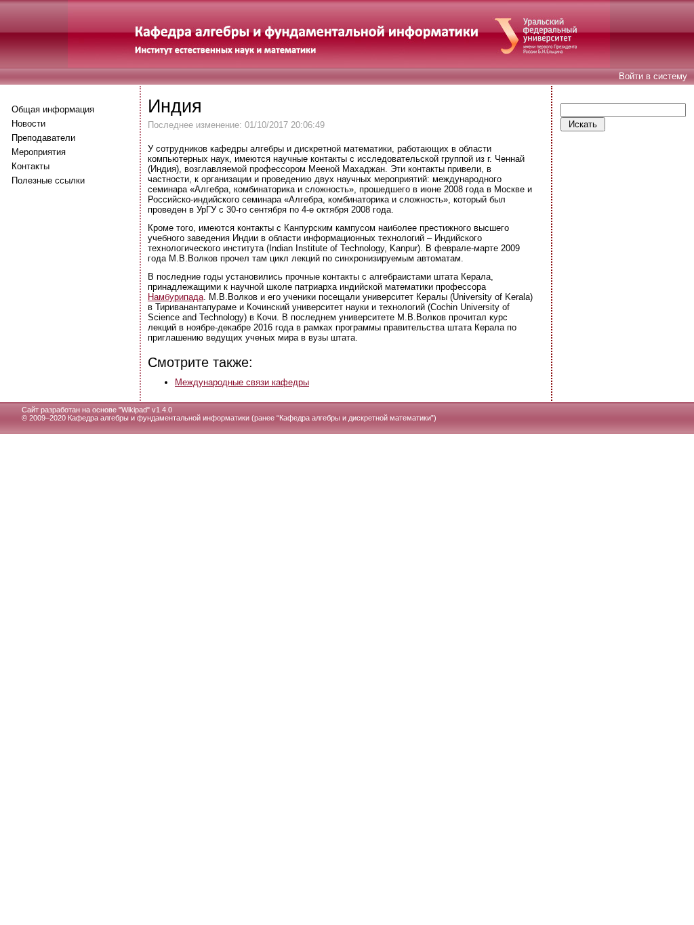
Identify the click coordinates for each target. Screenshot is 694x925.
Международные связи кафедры (242, 382)
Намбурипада (175, 297)
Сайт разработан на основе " (71, 410)
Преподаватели (43, 138)
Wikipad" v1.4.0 (146, 410)
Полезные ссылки (48, 180)
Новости (28, 124)
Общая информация (53, 109)
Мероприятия (39, 152)
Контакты (30, 166)
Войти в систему (653, 76)
